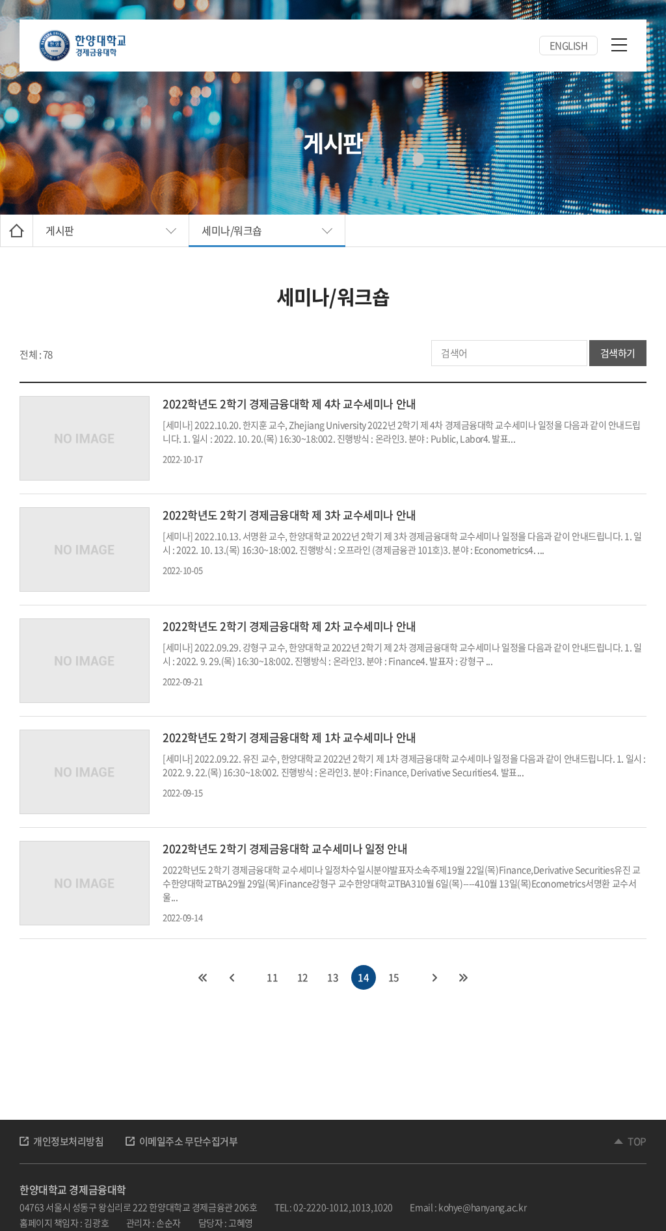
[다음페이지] (435, 977)
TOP (637, 1141)
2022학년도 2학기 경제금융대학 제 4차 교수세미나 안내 (289, 403)
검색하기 (617, 353)
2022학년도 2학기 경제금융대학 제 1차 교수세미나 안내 (289, 737)
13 (332, 977)
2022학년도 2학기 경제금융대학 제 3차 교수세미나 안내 (289, 515)
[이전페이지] (231, 977)
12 (302, 977)
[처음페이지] (202, 977)
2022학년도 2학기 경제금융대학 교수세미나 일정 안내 (285, 848)
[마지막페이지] (463, 977)
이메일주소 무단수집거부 (188, 1141)
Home (17, 230)
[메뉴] (619, 44)
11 (272, 977)
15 (393, 977)
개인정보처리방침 (68, 1141)
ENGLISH (569, 45)
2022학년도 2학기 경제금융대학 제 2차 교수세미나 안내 (289, 626)
